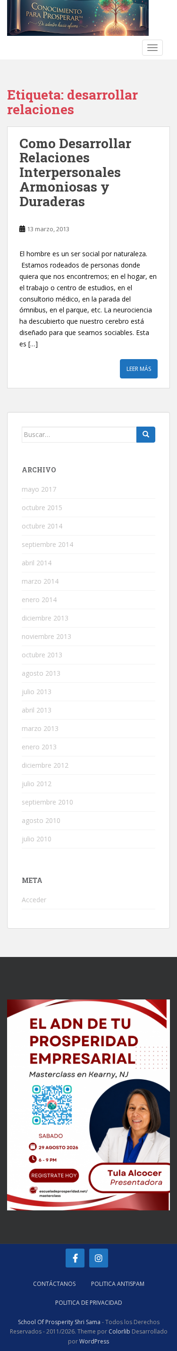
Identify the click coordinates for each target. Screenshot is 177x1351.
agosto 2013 (41, 673)
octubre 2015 (42, 507)
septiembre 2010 (47, 801)
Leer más (138, 369)
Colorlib (119, 1331)
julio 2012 (36, 783)
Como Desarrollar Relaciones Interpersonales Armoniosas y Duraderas (75, 172)
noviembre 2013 (46, 636)
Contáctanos (54, 1284)
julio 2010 (36, 838)
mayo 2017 (39, 489)
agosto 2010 (41, 820)
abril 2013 (36, 709)
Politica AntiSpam (117, 1284)
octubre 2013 (42, 654)
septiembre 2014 (47, 544)
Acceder (34, 899)
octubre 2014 (42, 525)
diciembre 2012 (45, 765)
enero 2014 (39, 599)
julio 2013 (36, 691)
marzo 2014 (40, 581)
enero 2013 (39, 746)
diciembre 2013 (45, 617)
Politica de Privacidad (88, 1303)
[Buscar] (145, 435)
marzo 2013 (40, 728)
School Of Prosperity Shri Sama (59, 1322)
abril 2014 (36, 562)
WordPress (94, 1341)
